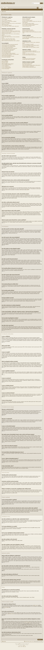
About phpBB (6, 607)
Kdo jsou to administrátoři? (26, 18)
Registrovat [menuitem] (41, 8)
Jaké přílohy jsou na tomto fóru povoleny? (28, 58)
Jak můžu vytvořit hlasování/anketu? (7, 47)
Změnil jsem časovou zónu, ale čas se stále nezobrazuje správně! (10, 34)
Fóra (6, 7)
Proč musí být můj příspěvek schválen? (8, 56)
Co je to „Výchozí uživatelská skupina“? (28, 25)
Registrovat (11, 9)
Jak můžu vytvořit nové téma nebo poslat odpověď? (10, 44)
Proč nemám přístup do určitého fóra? (8, 50)
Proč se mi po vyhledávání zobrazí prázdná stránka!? (30, 45)
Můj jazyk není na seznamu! (6, 35)
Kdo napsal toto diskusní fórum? (27, 63)
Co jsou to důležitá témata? (6, 66)
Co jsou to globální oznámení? (6, 64)
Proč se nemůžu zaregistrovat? (6, 20)
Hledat (3, 9)
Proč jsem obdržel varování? (6, 52)
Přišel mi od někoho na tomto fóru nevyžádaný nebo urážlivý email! (31, 32)
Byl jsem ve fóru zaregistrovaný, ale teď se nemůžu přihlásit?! (11, 23)
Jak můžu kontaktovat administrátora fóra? (29, 67)
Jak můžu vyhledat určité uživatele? (28, 46)
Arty (18, 644)
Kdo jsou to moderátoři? (26, 19)
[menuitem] (37, 8)
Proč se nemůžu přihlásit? (6, 22)
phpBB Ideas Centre (11, 613)
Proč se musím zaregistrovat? (6, 18)
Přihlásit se (7, 9)
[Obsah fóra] (10, 3)
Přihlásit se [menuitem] (39, 8)
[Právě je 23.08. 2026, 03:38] (41, 11)
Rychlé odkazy (3, 8)
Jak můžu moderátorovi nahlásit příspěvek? (8, 53)
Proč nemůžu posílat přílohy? (6, 51)
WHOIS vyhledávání (27, 622)
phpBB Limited (35, 605)
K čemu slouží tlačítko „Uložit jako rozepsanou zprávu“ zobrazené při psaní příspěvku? (10, 55)
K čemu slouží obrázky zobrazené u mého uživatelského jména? (10, 37)
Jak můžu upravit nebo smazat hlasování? (8, 49)
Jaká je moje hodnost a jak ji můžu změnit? (8, 39)
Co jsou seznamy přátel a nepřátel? (27, 36)
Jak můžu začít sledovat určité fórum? (28, 53)
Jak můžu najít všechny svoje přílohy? (28, 59)
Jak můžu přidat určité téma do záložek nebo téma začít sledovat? (31, 52)
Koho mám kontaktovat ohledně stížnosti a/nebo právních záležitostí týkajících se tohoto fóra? (31, 66)
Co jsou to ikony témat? (5, 68)
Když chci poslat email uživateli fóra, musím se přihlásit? (11, 40)
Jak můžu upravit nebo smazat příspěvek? (8, 45)
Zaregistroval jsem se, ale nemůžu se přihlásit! (9, 21)
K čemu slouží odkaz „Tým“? (26, 26)
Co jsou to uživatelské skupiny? (27, 20)
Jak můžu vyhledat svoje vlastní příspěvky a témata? (30, 47)
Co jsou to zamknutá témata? (6, 67)
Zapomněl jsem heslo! (5, 24)
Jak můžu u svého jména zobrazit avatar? (8, 38)
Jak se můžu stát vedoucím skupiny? (28, 23)
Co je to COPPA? (4, 19)
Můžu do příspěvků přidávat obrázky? (7, 63)
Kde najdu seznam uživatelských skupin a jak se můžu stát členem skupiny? (31, 22)
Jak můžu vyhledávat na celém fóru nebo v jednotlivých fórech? (31, 43)
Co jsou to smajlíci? (5, 62)
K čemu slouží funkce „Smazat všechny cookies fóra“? (10, 26)
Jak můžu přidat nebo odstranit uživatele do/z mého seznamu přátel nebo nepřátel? (32, 38)
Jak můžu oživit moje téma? (6, 57)
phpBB (27, 189)
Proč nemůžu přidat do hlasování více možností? (9, 48)
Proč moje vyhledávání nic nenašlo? (28, 44)
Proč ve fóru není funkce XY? (27, 64)
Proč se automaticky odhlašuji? (7, 25)
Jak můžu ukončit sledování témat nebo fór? (29, 54)
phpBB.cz (24, 645)
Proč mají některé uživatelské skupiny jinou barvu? (30, 24)
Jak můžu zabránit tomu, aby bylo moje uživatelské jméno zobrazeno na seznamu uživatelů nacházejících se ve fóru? (11, 31)
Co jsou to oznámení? (5, 65)
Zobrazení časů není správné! (6, 32)
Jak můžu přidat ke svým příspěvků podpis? (9, 46)
